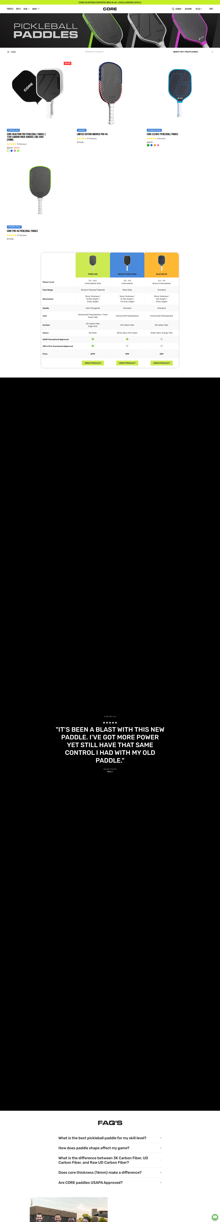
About (34, 9)
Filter (13, 52)
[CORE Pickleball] (110, 8)
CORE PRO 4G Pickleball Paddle (22, 230)
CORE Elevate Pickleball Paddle (162, 134)
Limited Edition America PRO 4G (92, 134)
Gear (25, 9)
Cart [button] (211, 8)
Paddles (10, 8)
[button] (9, 744)
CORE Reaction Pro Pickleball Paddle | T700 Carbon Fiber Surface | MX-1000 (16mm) (26, 137)
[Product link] (40, 106)
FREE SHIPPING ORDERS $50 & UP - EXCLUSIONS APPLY (110, 2)
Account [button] (188, 9)
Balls (18, 8)
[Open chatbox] (215, 1217)
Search (178, 9)
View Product (93, 363)
